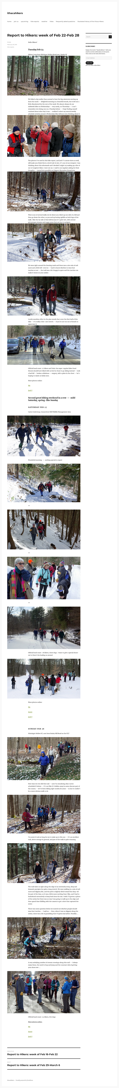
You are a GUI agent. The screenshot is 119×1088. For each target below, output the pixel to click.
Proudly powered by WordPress (24, 1080)
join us (16, 21)
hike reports (35, 21)
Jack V (30, 390)
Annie (30, 712)
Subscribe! (90, 63)
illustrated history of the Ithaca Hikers (91, 21)
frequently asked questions (65, 21)
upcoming (24, 21)
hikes (51, 21)
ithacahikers (15, 13)
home (9, 21)
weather (44, 21)
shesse (9, 42)
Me (29, 385)
